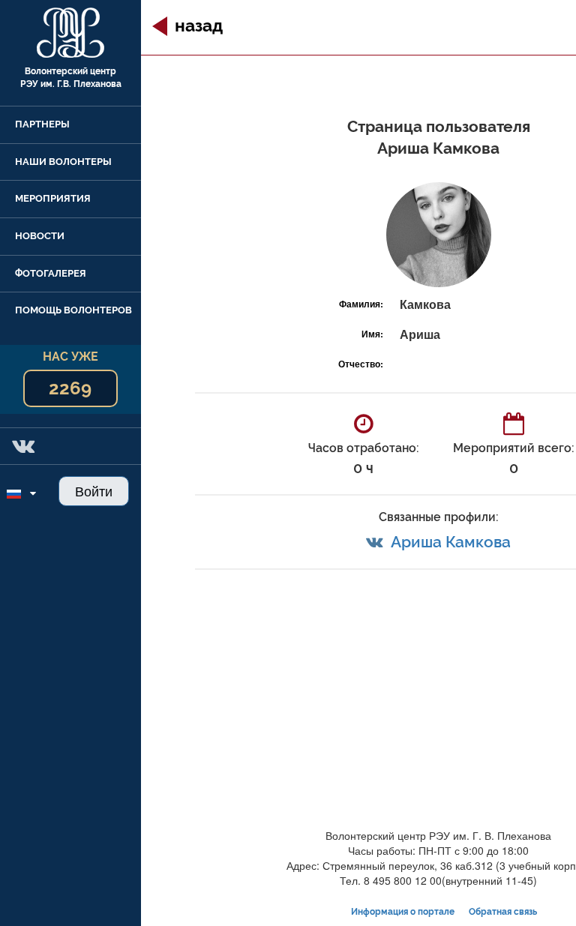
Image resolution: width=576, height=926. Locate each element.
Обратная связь (503, 912)
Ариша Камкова (451, 541)
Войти (93, 490)
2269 (70, 388)
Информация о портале (402, 912)
